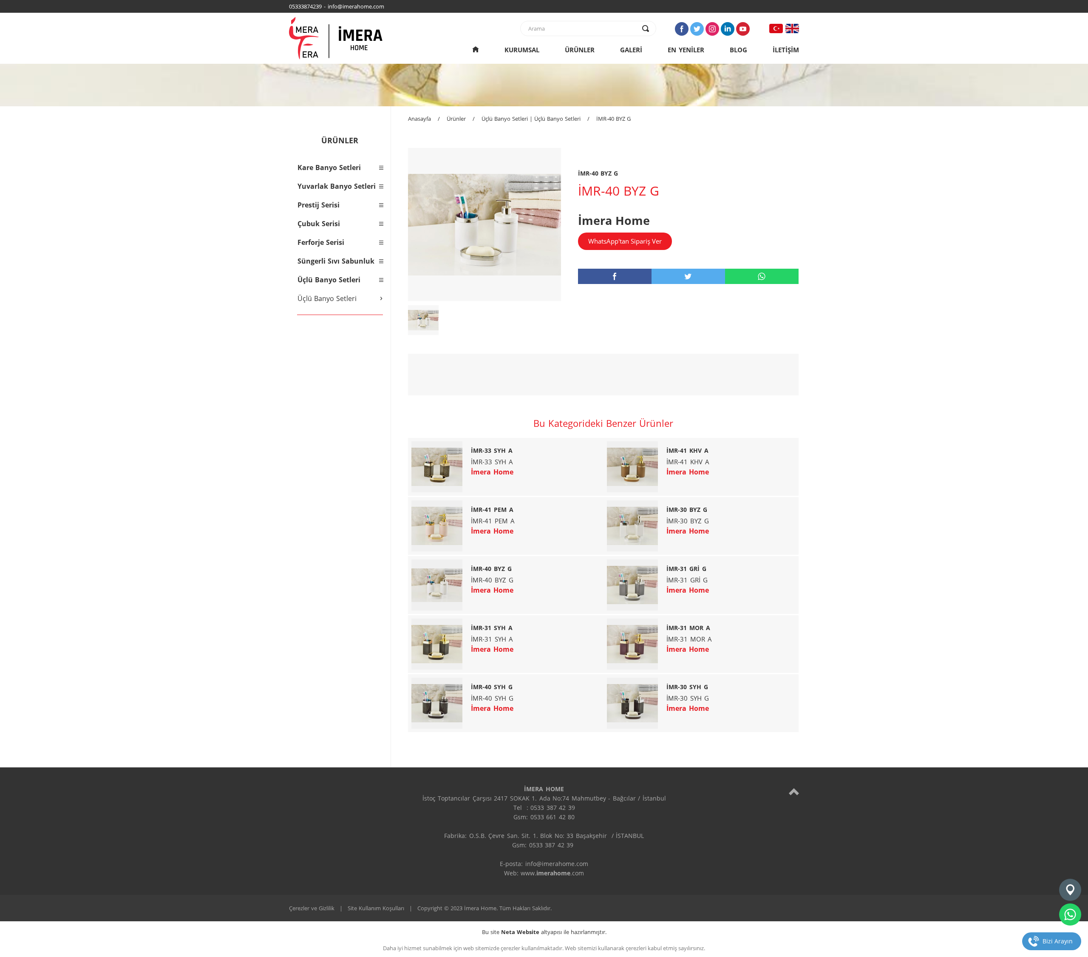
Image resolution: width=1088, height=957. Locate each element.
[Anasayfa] (475, 49)
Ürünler (456, 118)
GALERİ (631, 49)
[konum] (1070, 890)
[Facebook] (681, 29)
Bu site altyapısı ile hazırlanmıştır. (544, 932)
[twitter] (688, 276)
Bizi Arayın (1058, 941)
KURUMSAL (521, 49)
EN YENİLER (686, 49)
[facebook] (615, 276)
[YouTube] (743, 29)
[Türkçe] (776, 28)
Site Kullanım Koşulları (376, 908)
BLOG (738, 49)
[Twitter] (697, 29)
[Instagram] (712, 29)
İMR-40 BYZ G (613, 118)
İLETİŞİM (786, 49)
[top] (794, 791)
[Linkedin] (727, 29)
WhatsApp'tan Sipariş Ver (625, 241)
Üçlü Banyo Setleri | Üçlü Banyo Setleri (531, 118)
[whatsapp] (762, 276)
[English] (792, 28)
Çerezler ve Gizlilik (311, 908)
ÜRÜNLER (580, 49)
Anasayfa (419, 118)
